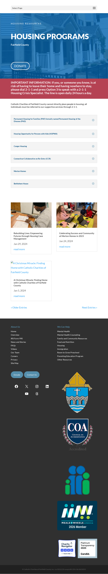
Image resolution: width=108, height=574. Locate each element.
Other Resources (64, 359)
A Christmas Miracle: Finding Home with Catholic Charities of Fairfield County (30, 283)
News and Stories (18, 342)
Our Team (15, 352)
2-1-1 (82, 89)
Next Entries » (89, 307)
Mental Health (63, 331)
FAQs (13, 345)
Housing (61, 345)
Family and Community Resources (72, 338)
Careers (14, 356)
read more (19, 249)
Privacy (14, 359)
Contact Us (32, 375)
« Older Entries (19, 307)
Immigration (62, 349)
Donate (17, 375)
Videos (14, 349)
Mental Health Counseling (68, 335)
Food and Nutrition (65, 342)
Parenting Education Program (70, 356)
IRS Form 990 (17, 338)
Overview (15, 335)
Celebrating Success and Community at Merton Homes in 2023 (76, 234)
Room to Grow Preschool (68, 352)
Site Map (14, 363)
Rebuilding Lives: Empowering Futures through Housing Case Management (28, 236)
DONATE (20, 66)
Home (13, 331)
